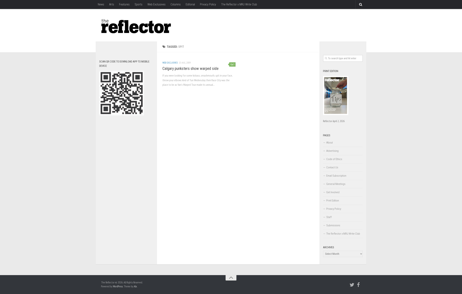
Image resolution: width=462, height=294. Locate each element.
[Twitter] (351, 284)
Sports (138, 4)
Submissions (333, 225)
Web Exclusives (156, 4)
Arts (111, 4)
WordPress (118, 286)
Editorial (190, 4)
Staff (329, 217)
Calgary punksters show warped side (190, 68)
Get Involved (332, 192)
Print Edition (332, 200)
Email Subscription (336, 175)
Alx (135, 286)
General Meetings (335, 184)
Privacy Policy (208, 4)
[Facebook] (358, 284)
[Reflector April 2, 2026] (335, 114)
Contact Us (332, 167)
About (329, 142)
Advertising (332, 150)
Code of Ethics (334, 159)
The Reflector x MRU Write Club (239, 4)
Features (124, 4)
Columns (176, 4)
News (101, 4)
